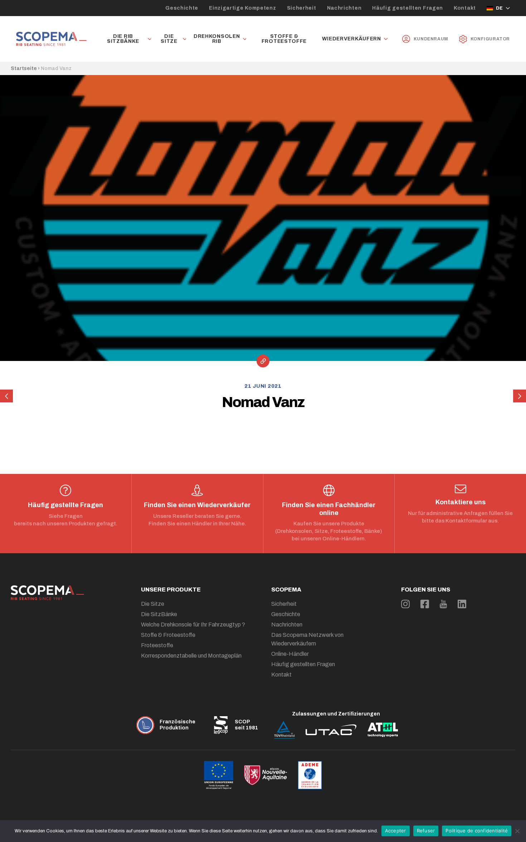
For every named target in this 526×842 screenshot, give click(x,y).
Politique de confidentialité (476, 830)
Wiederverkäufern (351, 38)
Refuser (426, 830)
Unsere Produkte (171, 589)
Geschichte (181, 8)
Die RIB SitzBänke (123, 39)
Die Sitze (169, 39)
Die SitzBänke (159, 614)
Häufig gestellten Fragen (407, 8)
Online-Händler (290, 654)
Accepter (395, 830)
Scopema (286, 589)
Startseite (24, 68)
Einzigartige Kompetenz (242, 8)
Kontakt (465, 8)
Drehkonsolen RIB (217, 39)
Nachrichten (344, 8)
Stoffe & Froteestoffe (284, 39)
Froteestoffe (157, 645)
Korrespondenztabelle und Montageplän (191, 656)
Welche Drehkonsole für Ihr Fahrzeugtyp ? (193, 624)
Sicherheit (301, 8)
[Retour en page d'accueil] (51, 39)
